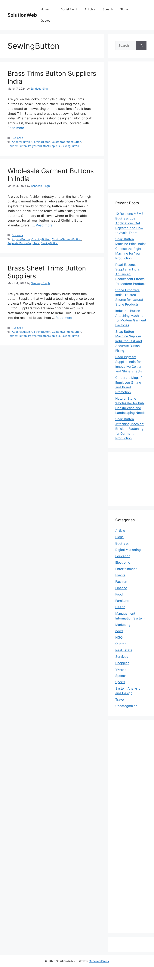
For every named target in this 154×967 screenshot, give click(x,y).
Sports (120, 682)
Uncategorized (126, 706)
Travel (120, 699)
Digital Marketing (128, 550)
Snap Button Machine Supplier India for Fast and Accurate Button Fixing (128, 341)
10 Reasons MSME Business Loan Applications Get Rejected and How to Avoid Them (129, 223)
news (119, 631)
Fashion (121, 581)
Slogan (124, 9)
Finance (121, 588)
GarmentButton (17, 146)
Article (120, 531)
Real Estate (123, 650)
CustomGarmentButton (66, 141)
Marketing (122, 625)
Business (17, 137)
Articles (90, 9)
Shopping (122, 663)
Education (122, 556)
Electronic (122, 562)
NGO (119, 637)
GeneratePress (99, 961)
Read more (16, 128)
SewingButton (70, 146)
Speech (108, 9)
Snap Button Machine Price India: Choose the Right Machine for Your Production (130, 248)
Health (120, 607)
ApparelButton (21, 141)
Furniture (122, 601)
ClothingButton (40, 141)
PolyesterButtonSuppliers (44, 146)
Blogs (119, 537)
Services (121, 656)
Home (45, 9)
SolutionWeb (22, 15)
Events (120, 575)
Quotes (45, 20)
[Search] (141, 45)
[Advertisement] (130, 125)
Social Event (69, 9)
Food (119, 594)
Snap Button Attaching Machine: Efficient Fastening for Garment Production (129, 428)
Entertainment (126, 569)
